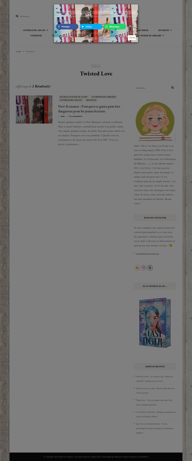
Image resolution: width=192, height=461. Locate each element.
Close (132, 37)
